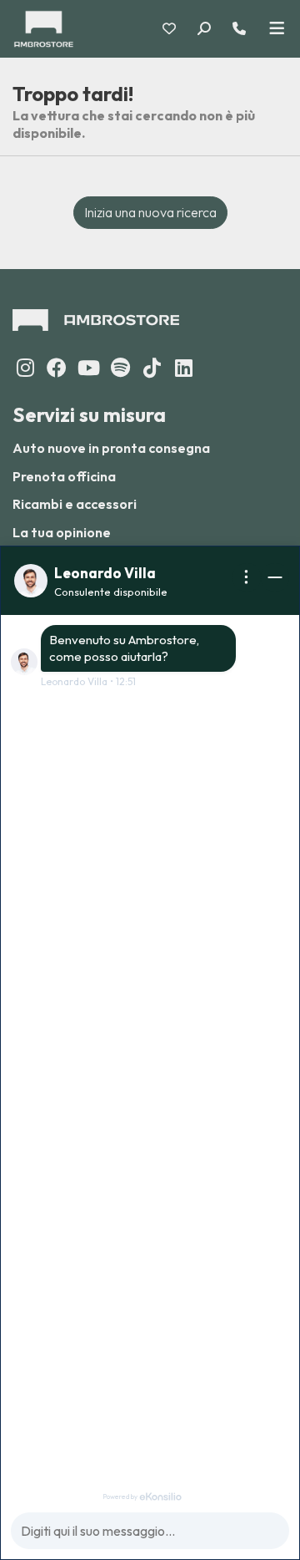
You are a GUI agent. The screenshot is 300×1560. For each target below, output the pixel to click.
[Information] (246, 577)
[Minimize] (275, 577)
